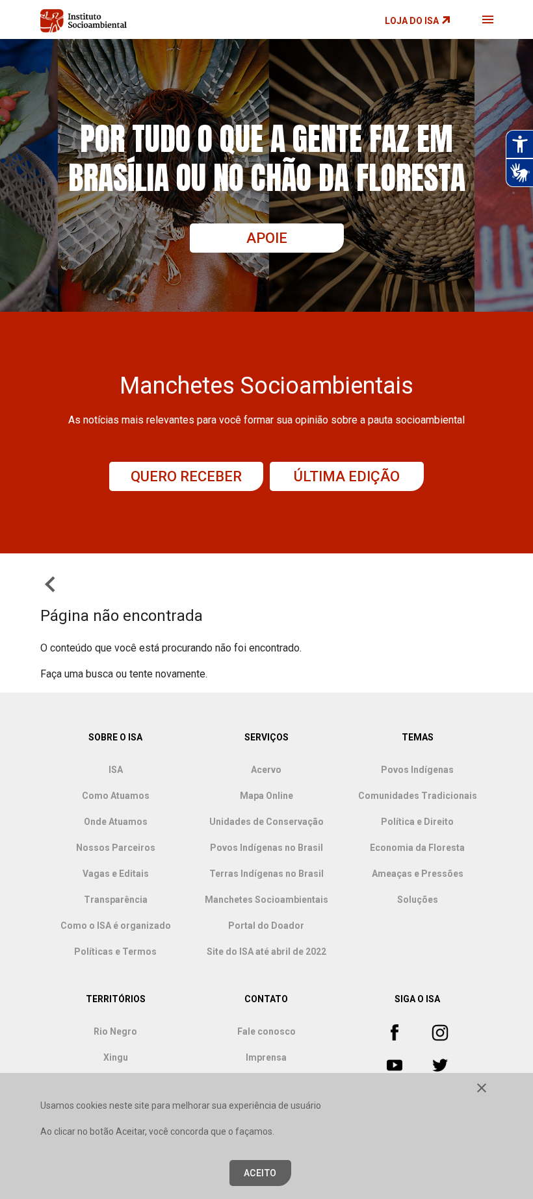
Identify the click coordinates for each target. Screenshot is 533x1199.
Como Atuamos (116, 795)
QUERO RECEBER (186, 476)
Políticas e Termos (115, 951)
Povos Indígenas (417, 769)
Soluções (417, 899)
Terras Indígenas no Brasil (266, 873)
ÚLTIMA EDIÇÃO (347, 476)
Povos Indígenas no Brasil (266, 847)
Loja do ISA (412, 21)
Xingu (115, 1057)
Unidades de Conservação (266, 821)
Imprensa (266, 1057)
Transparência (116, 899)
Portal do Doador (266, 925)
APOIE (266, 238)
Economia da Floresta (417, 847)
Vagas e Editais (116, 873)
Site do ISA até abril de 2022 (266, 951)
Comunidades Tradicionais (417, 795)
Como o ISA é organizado (115, 925)
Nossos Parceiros (115, 847)
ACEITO (260, 1173)
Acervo (266, 769)
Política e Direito (417, 821)
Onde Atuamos (116, 821)
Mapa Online (266, 795)
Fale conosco (266, 1031)
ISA (116, 769)
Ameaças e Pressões (417, 873)
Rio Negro (115, 1031)
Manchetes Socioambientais (266, 899)
